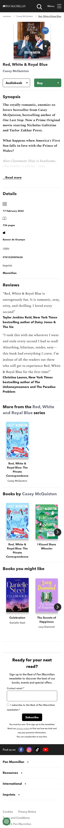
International (12, 784)
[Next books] (57, 532)
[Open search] (39, 7)
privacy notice (23, 728)
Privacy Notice (27, 811)
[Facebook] (21, 749)
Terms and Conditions (16, 817)
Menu (50, 6)
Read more (13, 177)
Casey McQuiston (24, 16)
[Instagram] (29, 749)
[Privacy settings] (6, 821)
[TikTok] (37, 749)
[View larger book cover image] (32, 40)
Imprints (9, 794)
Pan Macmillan (13, 762)
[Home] (14, 6)
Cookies (8, 811)
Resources (10, 773)
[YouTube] (45, 750)
